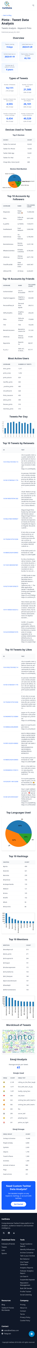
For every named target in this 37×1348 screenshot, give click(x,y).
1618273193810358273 (10, 586)
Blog (3, 1305)
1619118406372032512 (10, 610)
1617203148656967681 (10, 565)
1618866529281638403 (10, 553)
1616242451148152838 (10, 781)
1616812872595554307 (10, 797)
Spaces (4, 1253)
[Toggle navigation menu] (33, 5)
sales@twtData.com (10, 1330)
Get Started (18, 1204)
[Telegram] (32, 1334)
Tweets (4, 1247)
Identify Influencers (27, 1249)
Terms (22, 1314)
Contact (23, 1311)
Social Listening (26, 1295)
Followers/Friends (8, 1244)
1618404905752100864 (10, 716)
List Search (24, 1276)
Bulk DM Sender (26, 1288)
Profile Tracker (25, 1291)
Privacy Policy (25, 1317)
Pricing (22, 1305)
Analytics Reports (26, 1268)
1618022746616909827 (10, 519)
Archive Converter (27, 1253)
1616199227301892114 (10, 462)
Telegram (7, 1334)
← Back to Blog (6, 15)
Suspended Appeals (27, 1280)
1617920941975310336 (10, 539)
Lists (3, 1250)
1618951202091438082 (10, 743)
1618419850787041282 (10, 498)
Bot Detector (25, 1259)
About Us (23, 1308)
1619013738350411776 (10, 480)
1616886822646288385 (10, 727)
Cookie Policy (25, 1320)
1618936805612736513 (10, 770)
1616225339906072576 (10, 632)
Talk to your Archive (27, 1256)
